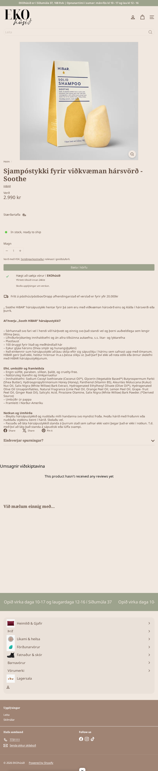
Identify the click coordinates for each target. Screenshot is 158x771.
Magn (7, 243)
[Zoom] (132, 154)
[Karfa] (142, 17)
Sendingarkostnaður (32, 259)
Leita (6, 715)
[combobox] (79, 32)
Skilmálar (9, 720)
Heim (6, 161)
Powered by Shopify (41, 763)
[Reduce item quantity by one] (6, 250)
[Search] (150, 32)
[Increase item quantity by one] (20, 250)
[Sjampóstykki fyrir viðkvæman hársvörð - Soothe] (29, 548)
